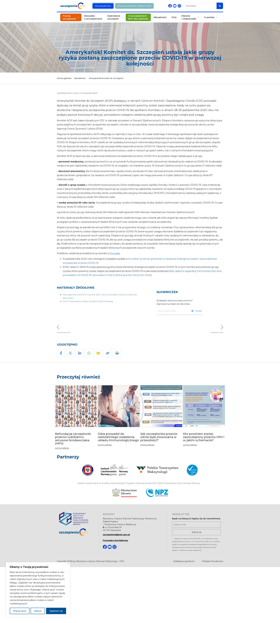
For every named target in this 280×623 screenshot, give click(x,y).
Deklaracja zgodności (184, 561)
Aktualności (160, 17)
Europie (115, 253)
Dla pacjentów (103, 6)
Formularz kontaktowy (115, 540)
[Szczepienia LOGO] (76, 532)
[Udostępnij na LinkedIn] (80, 353)
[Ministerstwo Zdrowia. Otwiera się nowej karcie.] (124, 492)
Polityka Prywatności (212, 561)
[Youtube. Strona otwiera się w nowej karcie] (174, 6)
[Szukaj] (220, 6)
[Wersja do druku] (117, 353)
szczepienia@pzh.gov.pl (116, 534)
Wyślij (198, 310)
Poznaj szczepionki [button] (69, 17)
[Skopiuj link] (108, 353)
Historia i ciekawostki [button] (189, 17)
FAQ (174, 17)
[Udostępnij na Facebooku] (61, 353)
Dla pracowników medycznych (134, 6)
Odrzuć (38, 611)
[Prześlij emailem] (98, 353)
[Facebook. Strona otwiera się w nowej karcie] (170, 6)
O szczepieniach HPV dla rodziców (138, 17)
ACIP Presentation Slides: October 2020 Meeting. (88, 301)
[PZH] (76, 518)
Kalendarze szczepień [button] (113, 17)
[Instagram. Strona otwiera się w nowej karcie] (179, 6)
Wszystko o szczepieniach (93, 17)
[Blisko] (68, 563)
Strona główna (64, 78)
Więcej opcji (19, 611)
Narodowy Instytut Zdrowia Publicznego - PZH (100, 561)
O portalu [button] (209, 17)
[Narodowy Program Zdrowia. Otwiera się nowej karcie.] (157, 492)
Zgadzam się (56, 611)
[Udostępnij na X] (70, 353)
